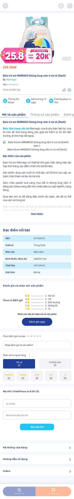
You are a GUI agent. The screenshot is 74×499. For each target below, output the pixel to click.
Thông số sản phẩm (44, 114)
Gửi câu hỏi (37, 427)
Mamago (11, 79)
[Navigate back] (5, 6)
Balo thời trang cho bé (16, 128)
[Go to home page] (61, 6)
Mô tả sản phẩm (14, 114)
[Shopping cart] (68, 4)
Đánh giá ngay (37, 321)
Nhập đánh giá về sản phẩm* (19, 345)
